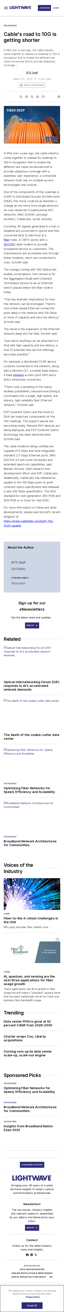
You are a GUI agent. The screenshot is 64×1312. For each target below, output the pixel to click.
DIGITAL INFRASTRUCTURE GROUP (28, 1277)
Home (7, 914)
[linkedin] (26, 96)
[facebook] (20, 96)
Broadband (10, 25)
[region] (32, 1298)
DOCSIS (9, 244)
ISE (51, 1277)
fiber (7, 239)
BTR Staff (32, 72)
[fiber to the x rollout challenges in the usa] (32, 894)
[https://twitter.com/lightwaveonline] (35, 1254)
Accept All (32, 1305)
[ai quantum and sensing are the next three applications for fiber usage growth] (32, 952)
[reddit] (37, 96)
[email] (43, 96)
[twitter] (32, 96)
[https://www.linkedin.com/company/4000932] (31, 1254)
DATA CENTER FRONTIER (32, 1269)
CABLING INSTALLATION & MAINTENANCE (32, 1273)
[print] (58, 96)
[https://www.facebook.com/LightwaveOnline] (27, 1254)
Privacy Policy (33, 1297)
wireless (18, 375)
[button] (6, 8)
